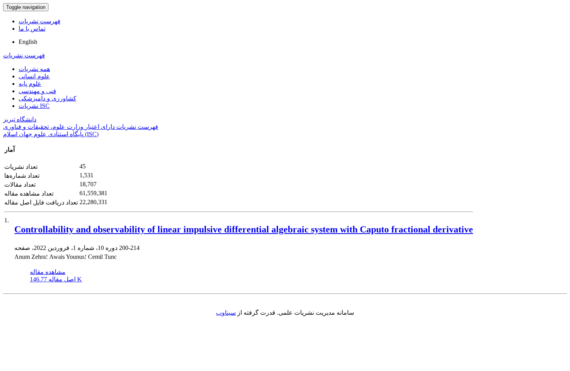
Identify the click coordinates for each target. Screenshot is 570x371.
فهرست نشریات (39, 21)
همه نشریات (34, 69)
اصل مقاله (56, 279)
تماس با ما (32, 28)
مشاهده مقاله (48, 272)
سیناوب (226, 312)
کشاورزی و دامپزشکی (47, 98)
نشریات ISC (34, 105)
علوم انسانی (34, 76)
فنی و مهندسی (37, 91)
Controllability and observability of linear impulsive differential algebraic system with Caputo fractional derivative (243, 229)
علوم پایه (30, 83)
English (28, 41)
